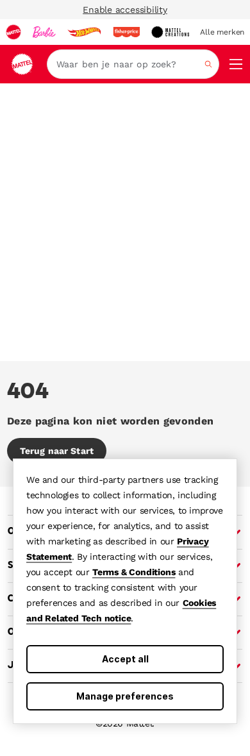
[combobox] (133, 64)
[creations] (170, 32)
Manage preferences (125, 696)
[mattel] (13, 32)
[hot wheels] (84, 32)
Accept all (125, 658)
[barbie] (44, 32)
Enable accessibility (125, 9)
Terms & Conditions (133, 572)
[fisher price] (126, 32)
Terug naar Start (57, 451)
